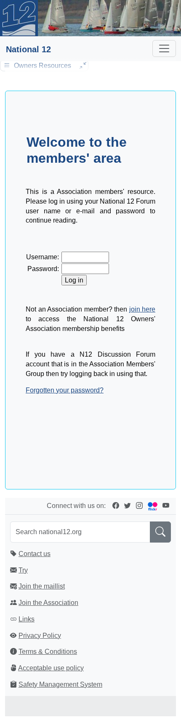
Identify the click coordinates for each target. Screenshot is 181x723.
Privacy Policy (40, 635)
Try (23, 570)
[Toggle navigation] (164, 48)
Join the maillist (42, 586)
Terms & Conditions (48, 651)
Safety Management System (60, 684)
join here (142, 309)
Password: (43, 268)
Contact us (35, 553)
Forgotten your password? (65, 390)
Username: (42, 257)
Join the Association (48, 602)
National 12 (28, 49)
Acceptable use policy (51, 668)
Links (27, 619)
